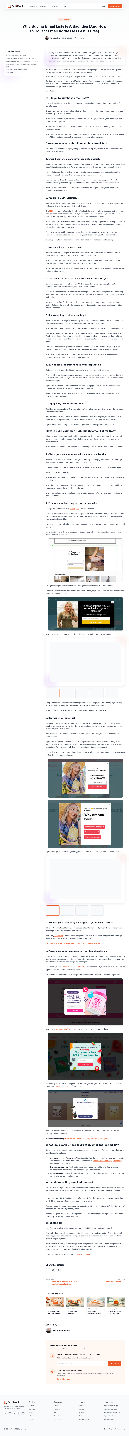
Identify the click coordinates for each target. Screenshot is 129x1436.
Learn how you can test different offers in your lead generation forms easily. (74, 943)
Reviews (56, 1405)
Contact (81, 1412)
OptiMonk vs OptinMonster (112, 1412)
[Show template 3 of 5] (82, 693)
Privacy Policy (108, 1429)
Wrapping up (10, 72)
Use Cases (32, 1409)
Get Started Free (115, 6)
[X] (23, 1413)
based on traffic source (63, 1086)
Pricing (65, 6)
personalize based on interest (72, 967)
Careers (81, 1409)
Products (32, 6)
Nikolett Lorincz (54, 38)
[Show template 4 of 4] (97, 910)
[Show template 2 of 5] (67, 693)
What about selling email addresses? (17, 69)
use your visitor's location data (67, 1029)
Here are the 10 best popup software (107, 1161)
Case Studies (58, 1416)
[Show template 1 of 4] (52, 910)
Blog (60, 19)
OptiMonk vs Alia (109, 1419)
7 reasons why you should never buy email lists (20, 58)
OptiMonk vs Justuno (110, 1409)
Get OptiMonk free (63, 1379)
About (81, 1405)
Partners (82, 1416)
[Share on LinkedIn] (53, 1270)
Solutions (43, 6)
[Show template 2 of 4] (67, 910)
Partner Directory (84, 1419)
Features (31, 1405)
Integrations (32, 1416)
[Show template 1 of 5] (52, 693)
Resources (54, 6)
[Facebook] (18, 1413)
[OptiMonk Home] (16, 6)
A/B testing (58, 936)
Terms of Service (120, 1429)
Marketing (67, 19)
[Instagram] (14, 1413)
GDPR (51, 211)
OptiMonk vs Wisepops (111, 1405)
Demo (31, 1419)
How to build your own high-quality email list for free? (22, 61)
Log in (103, 6)
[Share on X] (58, 1270)
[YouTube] (10, 1413)
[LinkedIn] (5, 1413)
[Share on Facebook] (48, 1270)
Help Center (57, 1419)
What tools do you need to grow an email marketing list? (21, 65)
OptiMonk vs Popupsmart (111, 1416)
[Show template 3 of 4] (82, 910)
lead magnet (74, 509)
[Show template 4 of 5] (97, 693)
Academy (57, 1409)
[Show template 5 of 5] (111, 693)
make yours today (83, 1254)
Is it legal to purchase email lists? (16, 55)
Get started (115, 1363)
